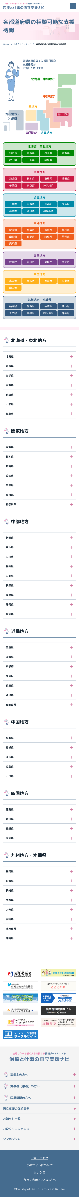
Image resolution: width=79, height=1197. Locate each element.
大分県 (13, 313)
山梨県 (13, 236)
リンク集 (39, 1173)
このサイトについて (39, 1165)
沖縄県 (66, 313)
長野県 (31, 236)
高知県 (66, 262)
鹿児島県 (48, 313)
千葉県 (13, 185)
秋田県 (13, 160)
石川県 (48, 229)
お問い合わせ (39, 1158)
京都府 (48, 204)
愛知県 (13, 243)
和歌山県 (48, 211)
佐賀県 (31, 306)
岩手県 (48, 153)
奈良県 (31, 211)
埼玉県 (66, 178)
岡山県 (48, 280)
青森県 (31, 153)
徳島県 (13, 262)
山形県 (31, 160)
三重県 (13, 204)
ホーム (6, 44)
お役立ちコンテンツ (22, 44)
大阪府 (66, 204)
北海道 (13, 153)
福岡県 (13, 306)
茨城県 (13, 178)
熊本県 (66, 306)
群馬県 (48, 178)
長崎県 (48, 306)
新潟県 (13, 229)
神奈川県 (48, 185)
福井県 (66, 229)
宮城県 (66, 153)
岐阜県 (48, 236)
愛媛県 (48, 262)
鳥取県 (13, 280)
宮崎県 (31, 313)
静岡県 (66, 236)
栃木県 (31, 178)
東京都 (31, 185)
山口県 (13, 287)
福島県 (48, 160)
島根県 (31, 280)
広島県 (66, 280)
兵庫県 (13, 211)
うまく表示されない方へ (39, 1180)
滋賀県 (31, 204)
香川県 (31, 262)
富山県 (31, 229)
